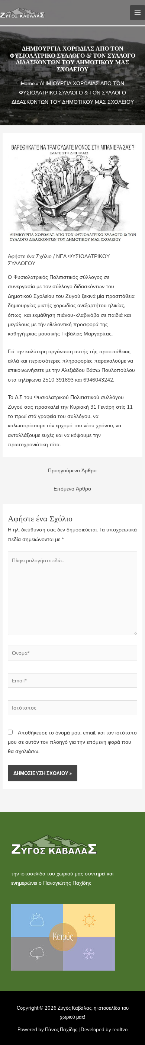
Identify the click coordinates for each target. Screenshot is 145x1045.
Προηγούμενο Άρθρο (72, 470)
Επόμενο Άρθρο (72, 488)
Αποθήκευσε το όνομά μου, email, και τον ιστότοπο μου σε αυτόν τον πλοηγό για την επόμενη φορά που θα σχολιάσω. (72, 742)
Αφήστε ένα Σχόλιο (30, 256)
